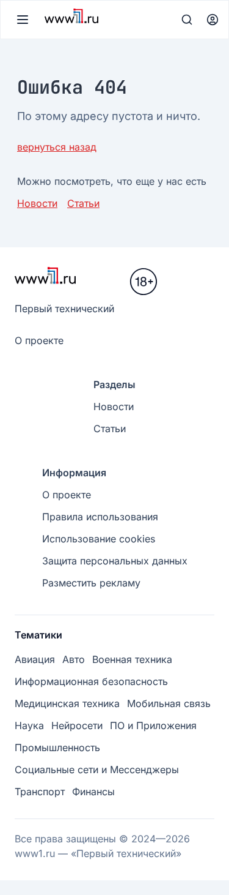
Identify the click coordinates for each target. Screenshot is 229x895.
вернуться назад (56, 147)
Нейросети (77, 725)
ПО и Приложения (153, 725)
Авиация (35, 659)
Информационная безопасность (91, 681)
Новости (37, 203)
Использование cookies (98, 539)
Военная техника (132, 659)
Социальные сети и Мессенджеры (97, 769)
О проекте (39, 340)
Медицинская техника (67, 703)
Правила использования (100, 517)
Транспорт (40, 791)
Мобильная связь (169, 703)
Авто (73, 659)
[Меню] (22, 19)
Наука (29, 725)
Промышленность (57, 747)
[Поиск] (187, 19)
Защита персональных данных (114, 561)
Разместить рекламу (91, 583)
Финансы (93, 791)
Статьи (83, 203)
